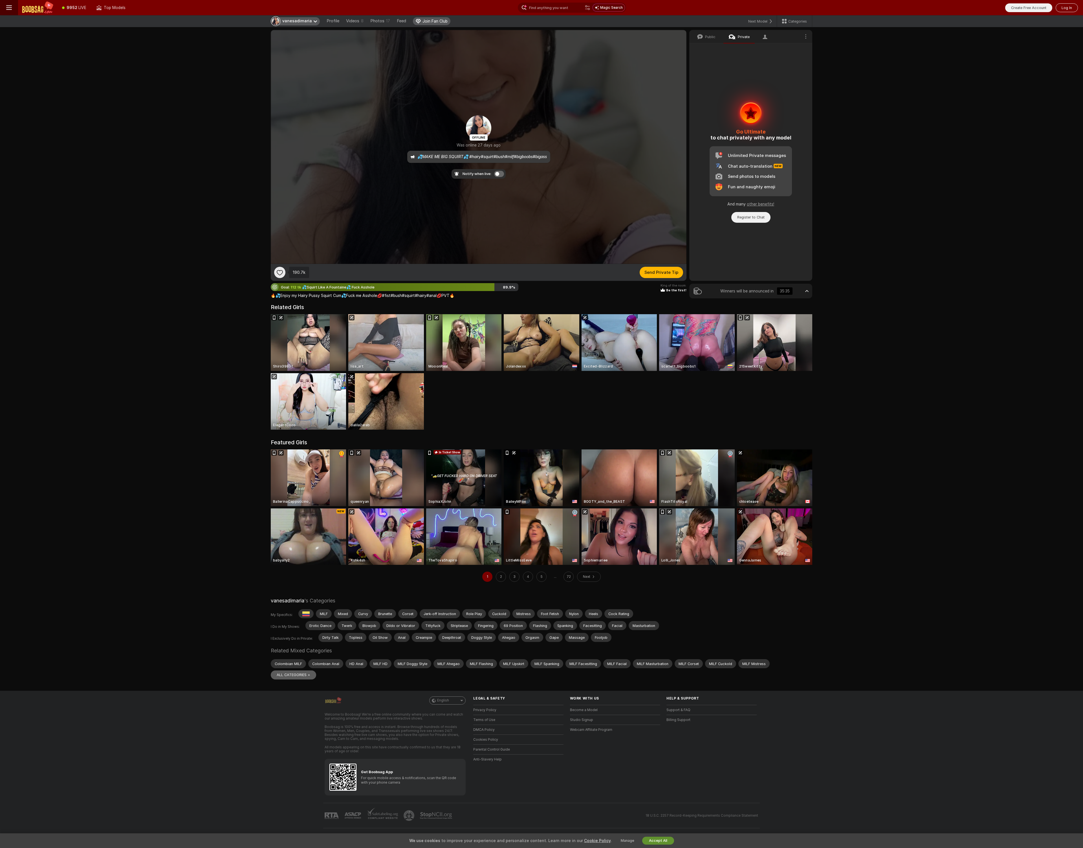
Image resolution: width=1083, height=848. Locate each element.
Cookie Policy (597, 840)
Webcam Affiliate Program (591, 730)
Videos (355, 20)
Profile (333, 20)
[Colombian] (306, 613)
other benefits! (760, 204)
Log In (1067, 8)
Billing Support (678, 720)
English (443, 700)
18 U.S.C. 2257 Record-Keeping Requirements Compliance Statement (702, 816)
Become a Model (584, 710)
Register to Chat (751, 217)
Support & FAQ (678, 710)
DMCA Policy (484, 730)
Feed (401, 20)
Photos (380, 20)
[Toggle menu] (9, 7)
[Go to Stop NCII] (436, 815)
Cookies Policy (485, 740)
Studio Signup (581, 720)
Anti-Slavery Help (487, 759)
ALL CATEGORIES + (293, 675)
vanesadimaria (287, 601)
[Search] (587, 8)
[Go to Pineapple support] (409, 815)
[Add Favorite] (279, 272)
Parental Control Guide (491, 749)
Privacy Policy (484, 710)
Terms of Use (484, 720)
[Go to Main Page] (37, 7)
